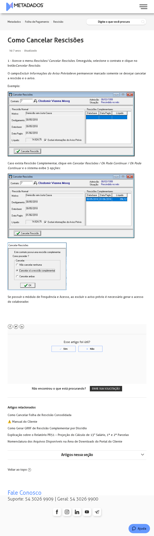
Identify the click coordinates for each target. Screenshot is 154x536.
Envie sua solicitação (106, 388)
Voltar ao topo (17, 469)
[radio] (64, 349)
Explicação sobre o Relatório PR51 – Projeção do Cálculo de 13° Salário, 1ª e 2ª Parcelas (68, 435)
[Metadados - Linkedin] (77, 512)
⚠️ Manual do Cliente (22, 421)
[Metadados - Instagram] (67, 512)
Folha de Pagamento (37, 21)
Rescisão (58, 21)
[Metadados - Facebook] (57, 512)
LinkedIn (21, 326)
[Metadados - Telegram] (97, 512)
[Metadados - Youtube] (87, 512)
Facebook (10, 326)
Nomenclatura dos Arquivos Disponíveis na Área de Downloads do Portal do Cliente (65, 441)
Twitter (15, 326)
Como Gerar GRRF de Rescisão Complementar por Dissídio (47, 428)
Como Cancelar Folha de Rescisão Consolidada (39, 415)
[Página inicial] (25, 6)
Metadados (14, 21)
